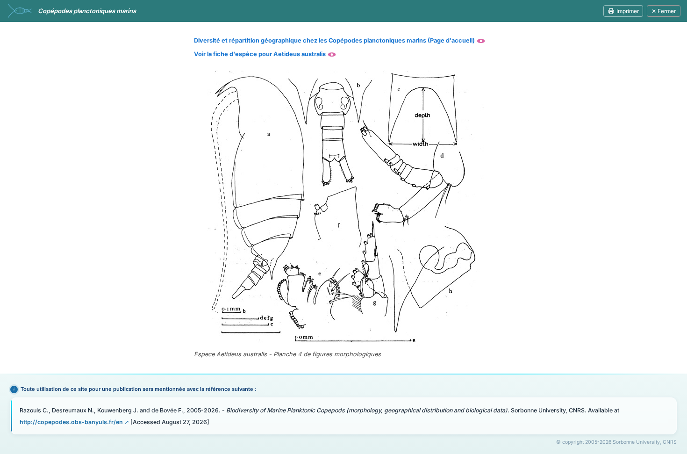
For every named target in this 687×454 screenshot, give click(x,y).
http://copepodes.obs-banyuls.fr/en (71, 421)
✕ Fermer (663, 10)
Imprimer (627, 10)
